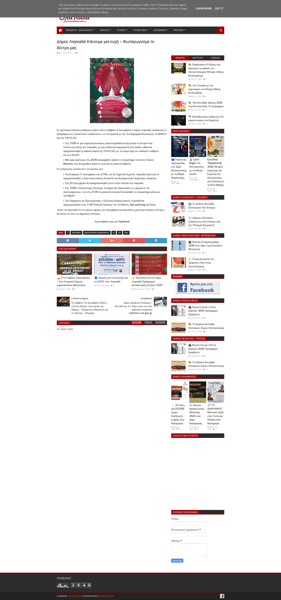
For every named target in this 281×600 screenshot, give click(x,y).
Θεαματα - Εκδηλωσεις (79, 30)
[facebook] (221, 596)
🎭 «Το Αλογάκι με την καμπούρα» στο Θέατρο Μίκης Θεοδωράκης (204, 89)
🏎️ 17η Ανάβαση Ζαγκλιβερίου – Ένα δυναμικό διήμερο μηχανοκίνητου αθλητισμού (73, 281)
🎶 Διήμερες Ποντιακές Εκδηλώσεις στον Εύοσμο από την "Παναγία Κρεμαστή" (204, 221)
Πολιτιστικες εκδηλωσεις (97, 233)
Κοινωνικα (160, 30)
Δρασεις (104, 30)
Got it (219, 8)
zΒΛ (126, 233)
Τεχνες (121, 30)
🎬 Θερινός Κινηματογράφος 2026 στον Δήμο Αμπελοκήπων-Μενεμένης (205, 245)
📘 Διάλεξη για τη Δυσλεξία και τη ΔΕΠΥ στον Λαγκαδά (111, 279)
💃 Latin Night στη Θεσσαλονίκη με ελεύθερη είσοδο (196, 167)
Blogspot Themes (105, 596)
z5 (119, 233)
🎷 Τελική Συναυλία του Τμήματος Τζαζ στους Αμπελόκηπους (201, 262)
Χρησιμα (178, 30)
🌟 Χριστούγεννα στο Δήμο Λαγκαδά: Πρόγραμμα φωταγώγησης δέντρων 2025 (147, 281)
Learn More (204, 8)
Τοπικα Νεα (139, 30)
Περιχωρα (76, 233)
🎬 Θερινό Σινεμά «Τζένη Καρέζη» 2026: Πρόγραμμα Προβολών (203, 311)
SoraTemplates (74, 596)
